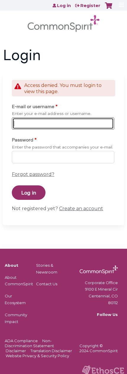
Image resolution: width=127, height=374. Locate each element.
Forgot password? (33, 174)
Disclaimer (16, 350)
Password (22, 140)
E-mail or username (33, 106)
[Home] (63, 22)
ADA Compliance (21, 340)
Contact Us (46, 283)
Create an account (81, 208)
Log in (64, 6)
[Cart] (108, 8)
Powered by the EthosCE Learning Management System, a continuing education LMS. (103, 369)
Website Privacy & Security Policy (37, 355)
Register (90, 6)
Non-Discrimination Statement (29, 343)
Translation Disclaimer (51, 350)
